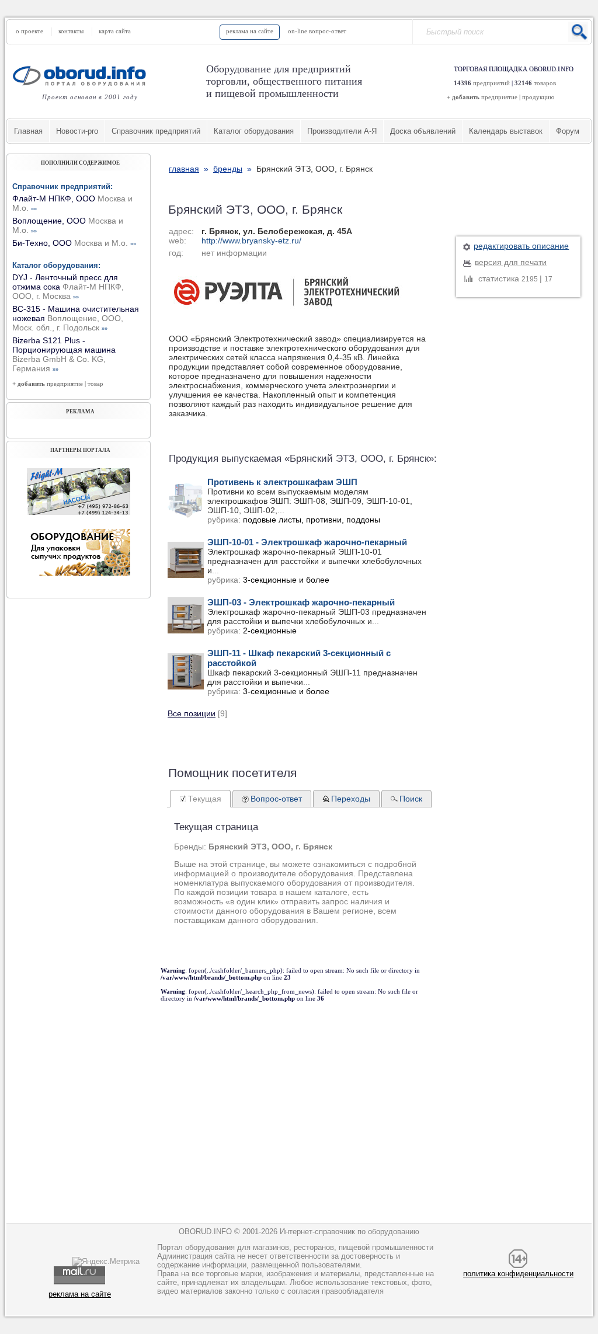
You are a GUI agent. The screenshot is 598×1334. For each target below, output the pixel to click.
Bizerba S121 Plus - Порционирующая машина (64, 354)
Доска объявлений (423, 131)
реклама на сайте (249, 30)
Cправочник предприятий (156, 131)
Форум (567, 131)
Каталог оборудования (254, 131)
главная (184, 168)
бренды (227, 168)
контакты (71, 30)
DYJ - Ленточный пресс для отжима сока (68, 287)
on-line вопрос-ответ (317, 30)
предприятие (499, 96)
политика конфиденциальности (518, 1273)
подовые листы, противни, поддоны (311, 519)
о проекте (29, 30)
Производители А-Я (342, 131)
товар (95, 383)
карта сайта (115, 30)
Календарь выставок (506, 131)
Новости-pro (77, 131)
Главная (28, 131)
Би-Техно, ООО (74, 243)
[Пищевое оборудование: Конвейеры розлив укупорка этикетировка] (78, 512)
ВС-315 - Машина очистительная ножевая (75, 318)
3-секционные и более (286, 579)
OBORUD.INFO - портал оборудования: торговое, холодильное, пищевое (83, 75)
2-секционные (270, 630)
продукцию (538, 96)
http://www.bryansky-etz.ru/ (251, 240)
